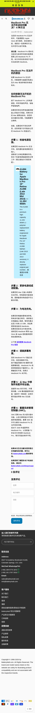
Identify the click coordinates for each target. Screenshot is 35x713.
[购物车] (33, 19)
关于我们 (4, 594)
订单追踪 (4, 618)
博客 (3, 604)
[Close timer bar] (33, 1)
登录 (3, 601)
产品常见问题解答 (8, 615)
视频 (3, 622)
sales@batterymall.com (10, 579)
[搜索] (6, 19)
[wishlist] (29, 19)
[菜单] (2, 19)
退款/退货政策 (6, 630)
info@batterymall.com (9, 581)
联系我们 (4, 597)
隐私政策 (4, 637)
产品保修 (4, 634)
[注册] (31, 542)
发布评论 (16, 521)
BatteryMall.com (19, 454)
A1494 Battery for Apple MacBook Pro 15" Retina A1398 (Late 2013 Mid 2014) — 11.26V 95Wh (24, 186)
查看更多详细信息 (24, 272)
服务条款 (4, 641)
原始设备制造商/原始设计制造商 (13, 608)
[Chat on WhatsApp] (18, 570)
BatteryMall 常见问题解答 (10, 611)
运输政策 (4, 644)
